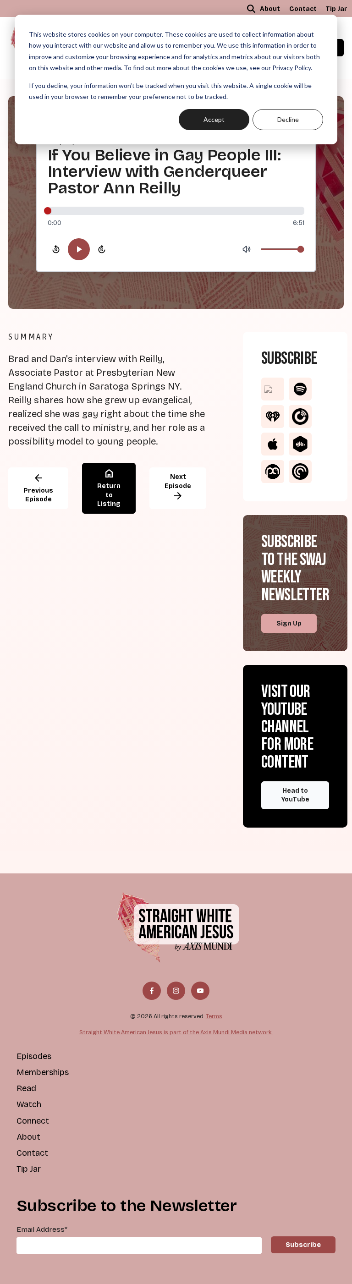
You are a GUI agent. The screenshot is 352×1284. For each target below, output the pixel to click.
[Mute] (246, 249)
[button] (251, 9)
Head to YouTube (295, 795)
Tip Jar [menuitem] (336, 9)
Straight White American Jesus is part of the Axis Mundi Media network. (176, 1032)
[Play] (79, 249)
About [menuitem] (270, 9)
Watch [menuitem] (28, 1104)
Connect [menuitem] (32, 1121)
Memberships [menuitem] (42, 1072)
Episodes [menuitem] (33, 1056)
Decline (288, 119)
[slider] (176, 211)
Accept (214, 119)
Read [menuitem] (26, 1088)
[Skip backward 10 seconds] (56, 249)
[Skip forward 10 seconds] (102, 249)
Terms (214, 1016)
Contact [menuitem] (303, 9)
